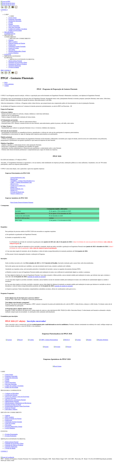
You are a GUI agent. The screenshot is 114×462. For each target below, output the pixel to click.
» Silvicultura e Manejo (10, 409)
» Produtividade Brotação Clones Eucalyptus (16, 406)
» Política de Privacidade (11, 387)
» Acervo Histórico (9, 428)
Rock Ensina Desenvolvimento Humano (22, 202)
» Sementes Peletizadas (10, 446)
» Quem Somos (8, 374)
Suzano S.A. (14, 190)
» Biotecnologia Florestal (11, 442)
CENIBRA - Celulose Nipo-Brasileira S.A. (23, 181)
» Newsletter (7, 425)
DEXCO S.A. (15, 184)
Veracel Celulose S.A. (17, 193)
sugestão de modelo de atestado (36, 276)
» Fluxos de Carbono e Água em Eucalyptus (16, 396)
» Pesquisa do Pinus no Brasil (12, 404)
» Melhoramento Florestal (11, 401)
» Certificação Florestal (10, 395)
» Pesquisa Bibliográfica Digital (13, 426)
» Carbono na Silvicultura (11, 393)
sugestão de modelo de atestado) (64, 286)
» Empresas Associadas (10, 376)
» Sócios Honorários (10, 382)
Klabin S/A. (14, 187)
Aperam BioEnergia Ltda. (17, 177)
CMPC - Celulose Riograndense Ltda (21, 182)
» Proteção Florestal (9, 408)
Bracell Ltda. (14, 179)
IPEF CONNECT (6, 70)
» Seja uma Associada (10, 384)
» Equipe (6, 381)
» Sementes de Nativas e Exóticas (13, 445)
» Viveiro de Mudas (9, 448)
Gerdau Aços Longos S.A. (18, 185)
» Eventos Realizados (10, 436)
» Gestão (6, 379)
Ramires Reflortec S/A (17, 189)
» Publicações (8, 420)
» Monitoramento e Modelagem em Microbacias (17, 403)
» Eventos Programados (11, 434)
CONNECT (4, 9)
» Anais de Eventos (9, 423)
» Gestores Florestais (10, 398)
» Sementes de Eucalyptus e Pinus (13, 443)
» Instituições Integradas (11, 378)
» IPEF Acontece (9, 417)
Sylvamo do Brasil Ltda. (17, 192)
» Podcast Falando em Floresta (12, 418)
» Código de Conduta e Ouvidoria (13, 386)
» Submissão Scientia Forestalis (13, 422)
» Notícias (7, 415)
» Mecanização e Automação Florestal (15, 400)
